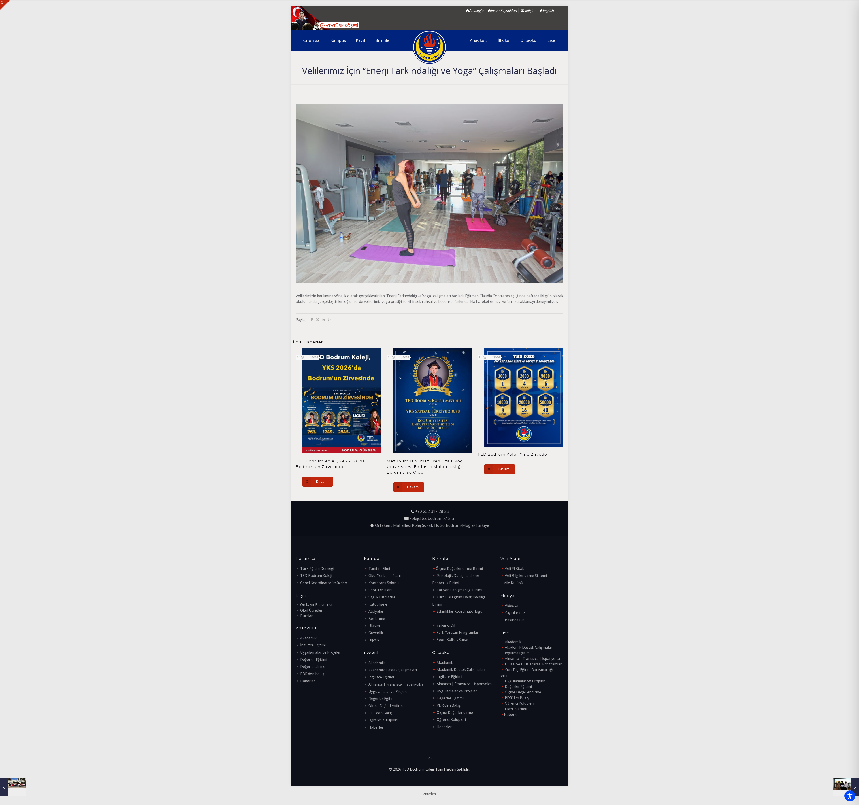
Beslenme (376, 618)
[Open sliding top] (5, 5)
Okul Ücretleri (311, 610)
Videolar (512, 605)
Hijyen (373, 640)
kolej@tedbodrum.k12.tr (432, 518)
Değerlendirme (312, 666)
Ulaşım (374, 625)
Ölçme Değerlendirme (386, 705)
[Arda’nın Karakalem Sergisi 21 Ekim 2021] (846, 787)
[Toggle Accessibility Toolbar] (850, 796)
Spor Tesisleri (380, 589)
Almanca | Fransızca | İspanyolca (395, 684)
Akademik (308, 638)
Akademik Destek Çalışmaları (392, 669)
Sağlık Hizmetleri (382, 597)
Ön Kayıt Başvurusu (316, 604)
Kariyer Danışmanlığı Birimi (459, 589)
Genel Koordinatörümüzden (323, 582)
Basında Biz (514, 619)
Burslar (306, 615)
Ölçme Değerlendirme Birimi (459, 568)
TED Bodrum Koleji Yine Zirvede (512, 454)
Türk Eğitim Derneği (317, 568)
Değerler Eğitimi (313, 659)
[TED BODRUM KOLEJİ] (429, 47)
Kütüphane (377, 604)
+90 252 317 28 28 (432, 511)
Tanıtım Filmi (379, 568)
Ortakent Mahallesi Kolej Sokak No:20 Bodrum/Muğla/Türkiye (432, 525)
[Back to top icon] (429, 758)
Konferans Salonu (383, 582)
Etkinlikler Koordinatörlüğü (459, 611)
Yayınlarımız (515, 612)
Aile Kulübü (513, 582)
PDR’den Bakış (380, 712)
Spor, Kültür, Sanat (452, 639)
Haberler (307, 680)
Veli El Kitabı (515, 568)
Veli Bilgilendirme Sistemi (526, 575)
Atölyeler (375, 611)
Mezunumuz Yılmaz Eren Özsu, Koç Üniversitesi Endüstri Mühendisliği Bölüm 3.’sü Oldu (425, 467)
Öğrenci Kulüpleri (383, 720)
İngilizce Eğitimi (313, 645)
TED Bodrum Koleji (316, 575)
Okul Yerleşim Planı (384, 575)
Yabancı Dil (446, 625)
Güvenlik (375, 632)
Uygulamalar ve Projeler (320, 652)
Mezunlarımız (516, 708)
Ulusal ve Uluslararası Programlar (533, 664)
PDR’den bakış (312, 673)
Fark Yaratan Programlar (457, 632)
